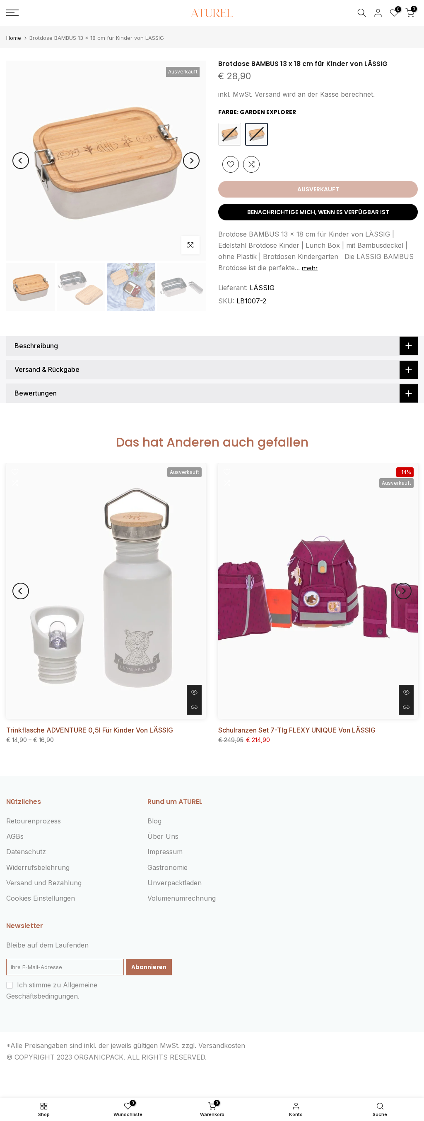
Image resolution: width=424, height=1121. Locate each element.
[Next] (191, 160)
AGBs (15, 836)
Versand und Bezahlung (44, 883)
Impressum (165, 851)
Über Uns (162, 836)
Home (13, 38)
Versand (267, 94)
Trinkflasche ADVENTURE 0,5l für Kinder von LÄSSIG (89, 730)
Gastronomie (167, 867)
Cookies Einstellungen (40, 898)
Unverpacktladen (174, 883)
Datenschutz (26, 851)
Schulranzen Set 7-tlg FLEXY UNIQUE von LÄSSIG (297, 730)
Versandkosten (221, 1045)
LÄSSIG (262, 287)
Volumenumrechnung (181, 898)
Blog (154, 821)
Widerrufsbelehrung (38, 867)
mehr (310, 268)
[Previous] (20, 160)
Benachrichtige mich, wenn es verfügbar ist (318, 212)
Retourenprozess (33, 821)
